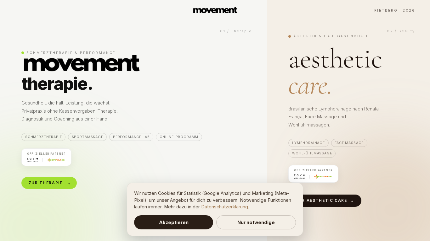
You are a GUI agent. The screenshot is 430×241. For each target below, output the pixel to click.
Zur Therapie (50, 183)
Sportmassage (87, 137)
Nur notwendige (256, 222)
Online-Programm (179, 137)
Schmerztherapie (43, 137)
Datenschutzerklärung (224, 206)
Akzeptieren (174, 222)
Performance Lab (131, 137)
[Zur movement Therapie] (133, 120)
